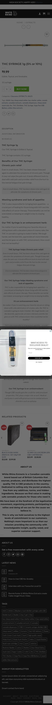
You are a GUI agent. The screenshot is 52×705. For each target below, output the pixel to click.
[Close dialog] (50, 331)
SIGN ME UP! (39, 358)
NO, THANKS (39, 362)
